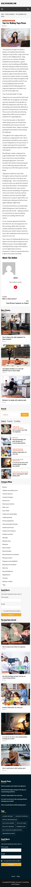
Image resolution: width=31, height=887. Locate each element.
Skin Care (5, 568)
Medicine (5, 544)
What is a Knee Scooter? (9, 298)
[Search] (28, 9)
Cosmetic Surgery (7, 497)
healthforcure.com (8, 3)
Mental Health (6, 551)
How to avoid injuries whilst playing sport (20, 474)
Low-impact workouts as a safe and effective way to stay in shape (12, 370)
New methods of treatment (10, 554)
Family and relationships (17, 449)
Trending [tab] (17, 421)
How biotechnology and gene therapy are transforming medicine (19, 441)
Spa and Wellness (7, 571)
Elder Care (5, 507)
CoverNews (25, 882)
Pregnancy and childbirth (17, 428)
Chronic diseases (7, 494)
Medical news (15, 437)
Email (3, 604)
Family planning (15, 426)
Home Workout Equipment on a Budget (17, 302)
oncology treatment (8, 826)
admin (5, 26)
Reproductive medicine (9, 564)
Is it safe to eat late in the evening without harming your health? (20, 464)
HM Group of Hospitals (22, 816)
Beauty (4, 487)
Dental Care (6, 500)
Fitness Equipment (7, 20)
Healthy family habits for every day (19, 453)
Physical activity (6, 333)
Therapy (5, 578)
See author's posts (15, 282)
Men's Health (16, 362)
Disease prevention (8, 504)
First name (4, 597)
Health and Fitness (16, 360)
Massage (5, 537)
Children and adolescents (10, 490)
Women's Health (24, 362)
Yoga (13, 20)
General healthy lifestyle (17, 331)
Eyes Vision (5, 510)
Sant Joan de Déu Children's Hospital (12, 830)
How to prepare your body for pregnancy (19, 431)
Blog (18, 876)
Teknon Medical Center (8, 833)
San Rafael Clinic (21, 826)
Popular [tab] (10, 421)
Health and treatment (7, 362)
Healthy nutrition (16, 460)
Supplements (6, 574)
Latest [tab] (3, 421)
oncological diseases (8, 823)
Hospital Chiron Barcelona (9, 819)
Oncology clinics (21, 823)
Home (13, 876)
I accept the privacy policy (12, 611)
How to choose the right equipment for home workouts (13, 338)
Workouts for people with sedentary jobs (14, 400)
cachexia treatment (7, 816)
